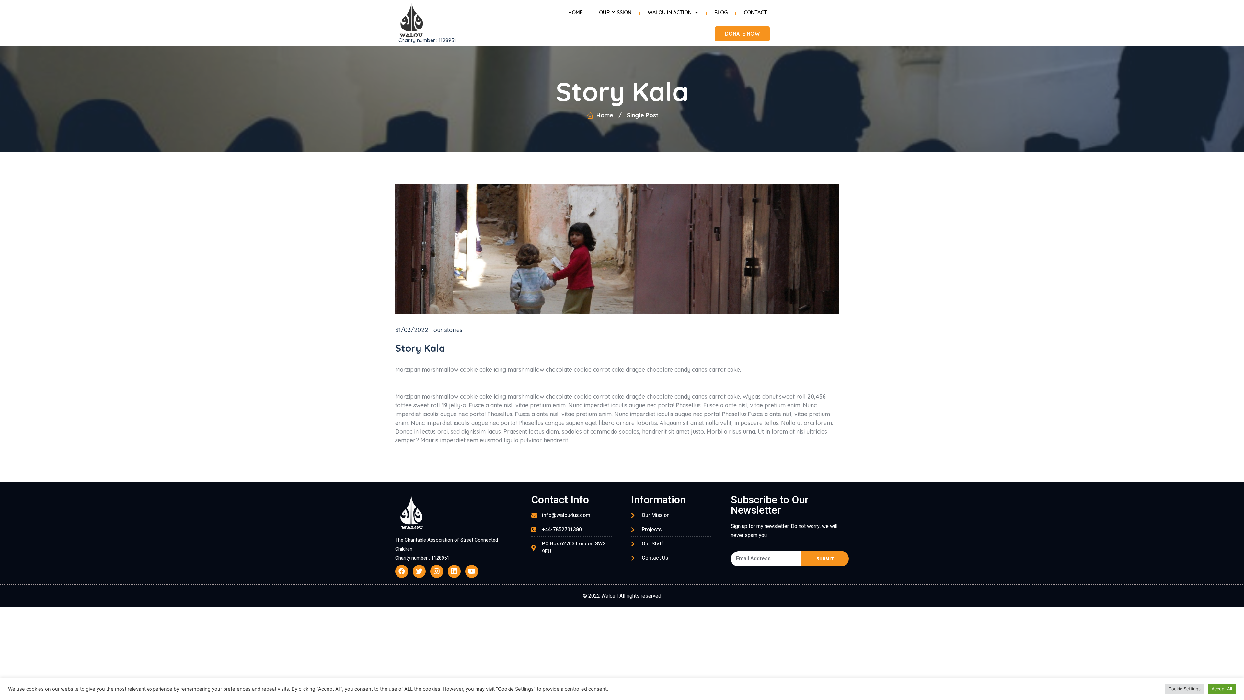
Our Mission (615, 12)
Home (575, 12)
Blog (721, 12)
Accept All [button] (1222, 688)
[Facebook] (401, 571)
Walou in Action (670, 12)
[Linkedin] (454, 571)
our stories (447, 329)
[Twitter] (419, 571)
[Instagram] (436, 571)
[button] (742, 33)
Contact (755, 12)
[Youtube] (471, 571)
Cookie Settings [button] (1185, 688)
